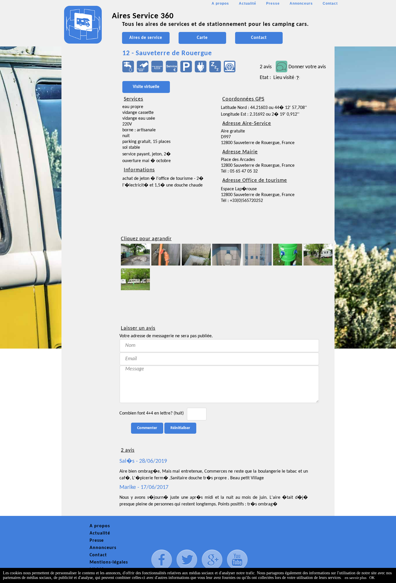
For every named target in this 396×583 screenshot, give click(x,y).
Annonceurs (301, 3)
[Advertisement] (87, 173)
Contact (330, 3)
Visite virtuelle (146, 87)
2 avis (266, 67)
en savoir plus (355, 577)
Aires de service (145, 38)
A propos (220, 3)
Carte (202, 38)
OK (372, 577)
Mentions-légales (109, 562)
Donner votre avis (307, 67)
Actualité (247, 3)
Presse (273, 3)
